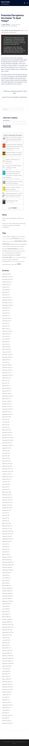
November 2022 (6, 302)
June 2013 (5, 453)
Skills (13, 257)
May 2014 (4, 424)
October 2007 (6, 629)
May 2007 (5, 642)
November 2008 (6, 596)
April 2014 (5, 427)
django (8, 241)
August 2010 (5, 541)
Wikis (15, 264)
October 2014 (6, 411)
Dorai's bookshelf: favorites (13, 135)
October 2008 (6, 598)
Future (11, 246)
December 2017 (6, 367)
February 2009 (6, 588)
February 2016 (6, 393)
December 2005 (6, 686)
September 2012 (6, 476)
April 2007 (5, 645)
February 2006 (6, 681)
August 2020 (5, 333)
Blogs (16, 236)
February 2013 (6, 463)
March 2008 (5, 616)
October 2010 (6, 536)
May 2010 (4, 549)
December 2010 (6, 531)
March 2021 (5, 328)
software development (6, 259)
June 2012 (5, 484)
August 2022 (5, 308)
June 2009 (5, 578)
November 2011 (6, 502)
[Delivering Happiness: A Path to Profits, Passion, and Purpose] (4, 194)
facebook (7, 246)
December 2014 (6, 406)
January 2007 (6, 653)
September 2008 (6, 601)
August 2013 (5, 448)
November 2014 (6, 409)
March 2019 (5, 349)
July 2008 (5, 606)
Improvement (12, 249)
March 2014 (5, 430)
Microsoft (4, 253)
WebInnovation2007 (9, 264)
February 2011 (6, 526)
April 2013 (5, 458)
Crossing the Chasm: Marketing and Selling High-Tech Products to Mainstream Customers (14, 146)
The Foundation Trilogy (12, 200)
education (12, 241)
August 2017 (5, 378)
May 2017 (4, 380)
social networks (18, 257)
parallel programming (11, 253)
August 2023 (5, 284)
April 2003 (5, 718)
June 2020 (5, 339)
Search (18, 255)
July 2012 (4, 481)
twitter (3, 264)
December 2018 (6, 354)
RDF (15, 255)
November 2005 (6, 689)
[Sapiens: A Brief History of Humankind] (4, 160)
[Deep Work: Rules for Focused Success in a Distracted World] (4, 153)
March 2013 (5, 461)
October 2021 (6, 321)
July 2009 (5, 575)
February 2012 (6, 494)
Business (23, 236)
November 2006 (6, 658)
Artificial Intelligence (6, 236)
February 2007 (6, 650)
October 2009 (6, 567)
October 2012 (6, 474)
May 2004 (5, 712)
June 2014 (5, 422)
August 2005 (5, 694)
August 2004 (5, 707)
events (3, 246)
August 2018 (5, 359)
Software (23, 257)
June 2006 (5, 671)
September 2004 (6, 705)
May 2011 (4, 518)
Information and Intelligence (9, 25)
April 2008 (5, 614)
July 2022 (5, 310)
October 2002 (6, 720)
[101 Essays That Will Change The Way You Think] (4, 166)
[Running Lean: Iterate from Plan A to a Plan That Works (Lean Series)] (4, 182)
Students (13, 261)
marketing (23, 251)
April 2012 (5, 489)
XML (19, 264)
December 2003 (6, 715)
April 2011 (4, 520)
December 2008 (6, 593)
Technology (21, 261)
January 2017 (5, 391)
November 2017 (6, 370)
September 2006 (6, 663)
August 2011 (5, 510)
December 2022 (6, 300)
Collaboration (16, 238)
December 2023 (6, 276)
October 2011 (5, 505)
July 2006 (5, 668)
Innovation (5, 251)
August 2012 (5, 479)
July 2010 (4, 544)
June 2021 (5, 323)
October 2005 (6, 692)
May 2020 (5, 341)
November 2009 (6, 565)
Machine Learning (16, 251)
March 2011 (5, 523)
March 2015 (5, 398)
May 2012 (4, 487)
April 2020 (5, 344)
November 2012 (6, 471)
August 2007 (5, 635)
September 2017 (6, 375)
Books (19, 236)
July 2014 (4, 419)
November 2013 (6, 440)
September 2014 (6, 414)
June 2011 (4, 515)
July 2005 (5, 697)
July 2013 (4, 450)
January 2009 (6, 590)
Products (18, 253)
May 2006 (5, 674)
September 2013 (6, 445)
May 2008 (5, 611)
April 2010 (5, 552)
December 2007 (6, 624)
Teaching (17, 261)
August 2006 (5, 666)
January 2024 (6, 274)
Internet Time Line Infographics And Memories (14, 97)
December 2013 (6, 437)
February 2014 (6, 432)
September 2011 (6, 507)
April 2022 (5, 315)
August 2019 (5, 346)
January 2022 (6, 318)
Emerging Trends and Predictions (18, 244)
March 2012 (5, 492)
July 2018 (4, 362)
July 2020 (5, 336)
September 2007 (6, 632)
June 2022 (5, 313)
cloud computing (8, 238)
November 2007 (6, 627)
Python (12, 255)
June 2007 (5, 640)
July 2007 (4, 637)
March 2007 (5, 648)
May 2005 (5, 700)
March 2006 (5, 679)
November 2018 (6, 357)
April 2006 (5, 676)
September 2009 (6, 570)
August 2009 (5, 572)
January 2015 (5, 404)
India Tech (22, 248)
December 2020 (6, 331)
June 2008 (5, 609)
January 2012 (5, 497)
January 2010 (5, 559)
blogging (13, 236)
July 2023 (5, 287)
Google (14, 246)
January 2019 (5, 352)
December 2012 (6, 468)
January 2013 (5, 466)
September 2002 (6, 723)
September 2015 (6, 396)
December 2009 (6, 562)
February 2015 (6, 401)
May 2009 (5, 580)
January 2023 (6, 297)
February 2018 (6, 365)
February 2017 (6, 388)
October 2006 (6, 661)
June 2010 (5, 546)
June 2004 (5, 710)
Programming (5, 255)
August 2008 (5, 603)
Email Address (6, 120)
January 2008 (6, 622)
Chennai (3, 238)
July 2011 (4, 513)
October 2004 (6, 702)
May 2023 (5, 292)
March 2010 (5, 554)
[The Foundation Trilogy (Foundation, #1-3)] (4, 201)
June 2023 (5, 289)
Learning (10, 251)
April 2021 (5, 326)
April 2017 (5, 383)
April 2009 (5, 583)
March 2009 (5, 585)
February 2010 (6, 557)
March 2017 (5, 385)
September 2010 (6, 539)
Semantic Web (7, 257)
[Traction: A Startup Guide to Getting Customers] (4, 188)
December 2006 (6, 655)
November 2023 (6, 279)
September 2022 (6, 305)
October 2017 (5, 372)
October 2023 (6, 282)
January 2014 (5, 435)
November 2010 (6, 533)
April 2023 (5, 295)
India (19, 248)
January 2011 (5, 528)
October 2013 (6, 443)
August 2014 (5, 417)
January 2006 (6, 684)
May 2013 (4, 456)
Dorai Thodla (5, 2)
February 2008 (6, 619)
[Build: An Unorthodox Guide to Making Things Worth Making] (4, 138)
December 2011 (6, 500)
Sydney (14, 743)
